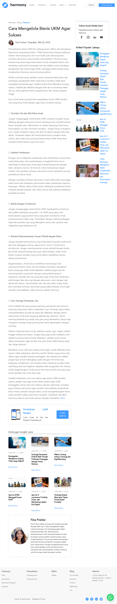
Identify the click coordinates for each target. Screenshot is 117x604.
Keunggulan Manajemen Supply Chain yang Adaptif (104, 59)
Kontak (53, 5)
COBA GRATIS (62, 414)
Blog (62, 5)
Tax (71, 590)
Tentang (41, 5)
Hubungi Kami (32, 579)
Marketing (73, 586)
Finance (73, 583)
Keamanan (6, 579)
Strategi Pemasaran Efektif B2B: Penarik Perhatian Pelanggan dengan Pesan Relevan (104, 83)
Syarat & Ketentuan (22, 599)
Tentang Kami (32, 575)
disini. (62, 398)
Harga (32, 5)
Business (26, 22)
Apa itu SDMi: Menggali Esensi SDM (104, 125)
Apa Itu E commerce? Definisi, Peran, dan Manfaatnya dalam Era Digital (105, 145)
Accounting (74, 575)
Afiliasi (54, 575)
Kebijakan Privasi (38, 599)
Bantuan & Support (9, 583)
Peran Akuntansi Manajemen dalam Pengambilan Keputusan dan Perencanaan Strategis (105, 171)
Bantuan (72, 5)
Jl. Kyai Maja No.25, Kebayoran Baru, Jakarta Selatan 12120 (101, 578)
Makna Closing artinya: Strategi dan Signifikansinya (106, 108)
